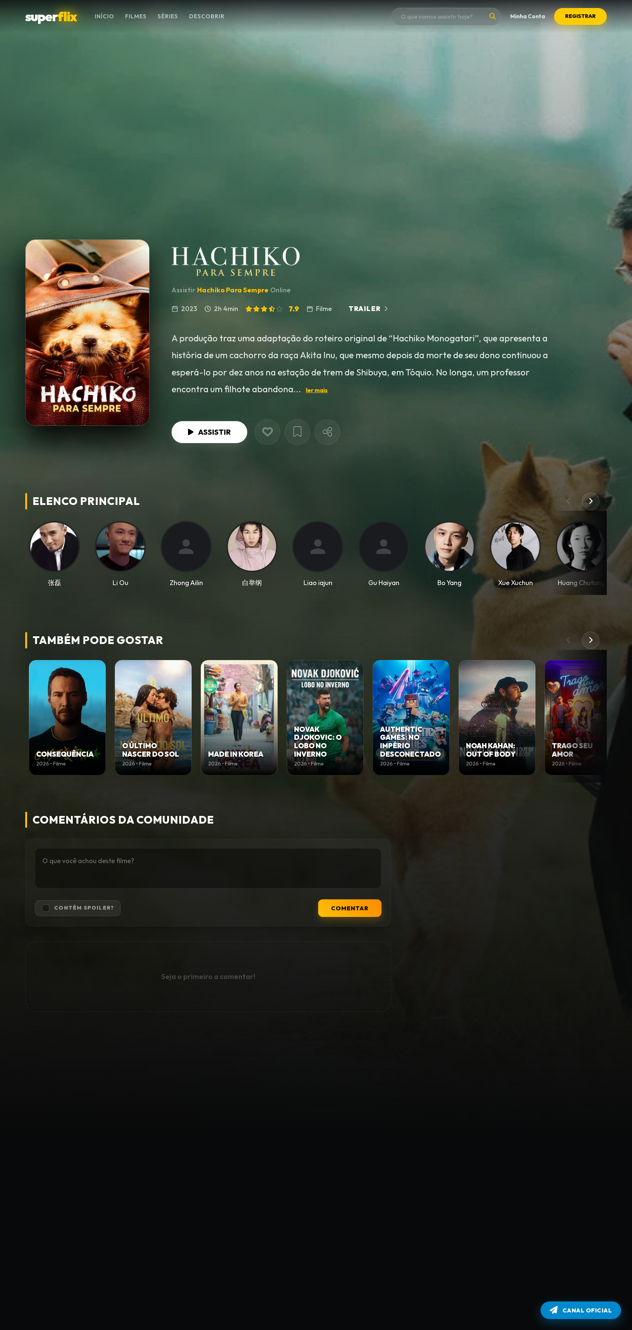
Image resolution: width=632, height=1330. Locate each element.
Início (104, 16)
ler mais (317, 390)
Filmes (136, 16)
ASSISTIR (214, 432)
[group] (67, 717)
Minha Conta (527, 16)
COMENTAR (350, 908)
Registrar (580, 16)
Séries (168, 16)
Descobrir (207, 16)
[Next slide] (590, 501)
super (50, 16)
